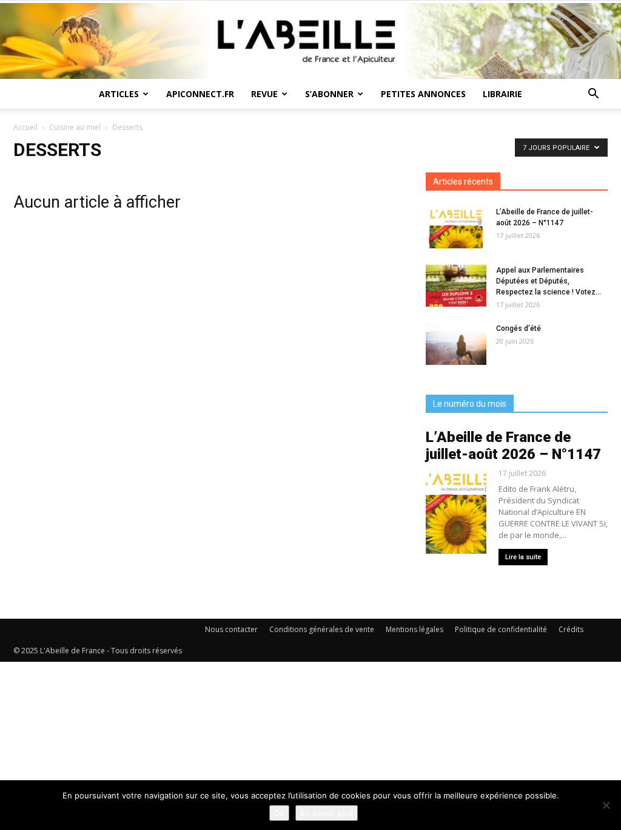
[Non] (606, 805)
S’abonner (329, 94)
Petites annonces (423, 94)
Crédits (571, 629)
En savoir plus (326, 813)
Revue (264, 94)
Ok (279, 813)
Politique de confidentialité (501, 629)
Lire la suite (523, 557)
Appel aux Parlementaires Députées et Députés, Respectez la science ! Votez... (548, 281)
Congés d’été (518, 328)
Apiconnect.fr (200, 94)
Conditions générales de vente (321, 629)
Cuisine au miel (75, 127)
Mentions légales (414, 629)
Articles (119, 94)
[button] (593, 95)
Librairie (502, 94)
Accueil (25, 127)
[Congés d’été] (456, 344)
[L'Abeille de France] (310, 41)
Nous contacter (231, 629)
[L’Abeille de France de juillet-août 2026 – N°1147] (456, 227)
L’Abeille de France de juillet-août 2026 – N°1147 (513, 446)
